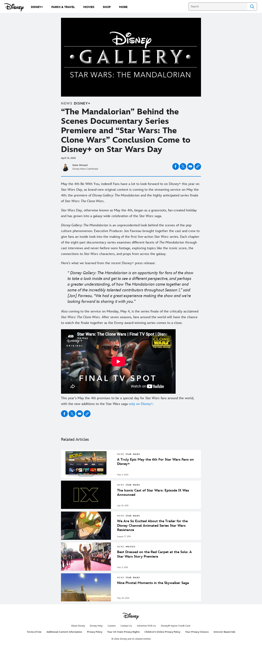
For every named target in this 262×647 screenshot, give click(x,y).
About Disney (78, 625)
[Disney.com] (14, 7)
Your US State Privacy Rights (123, 631)
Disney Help (96, 625)
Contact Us (126, 625)
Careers (112, 625)
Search (252, 6)
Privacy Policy (94, 631)
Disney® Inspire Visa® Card (175, 625)
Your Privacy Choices (197, 631)
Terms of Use (34, 631)
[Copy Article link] (197, 166)
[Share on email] (190, 166)
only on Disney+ (141, 404)
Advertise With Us (146, 625)
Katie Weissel (80, 165)
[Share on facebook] (175, 166)
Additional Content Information (64, 631)
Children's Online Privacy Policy (162, 631)
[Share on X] (183, 166)
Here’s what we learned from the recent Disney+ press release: (108, 263)
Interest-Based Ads (224, 631)
